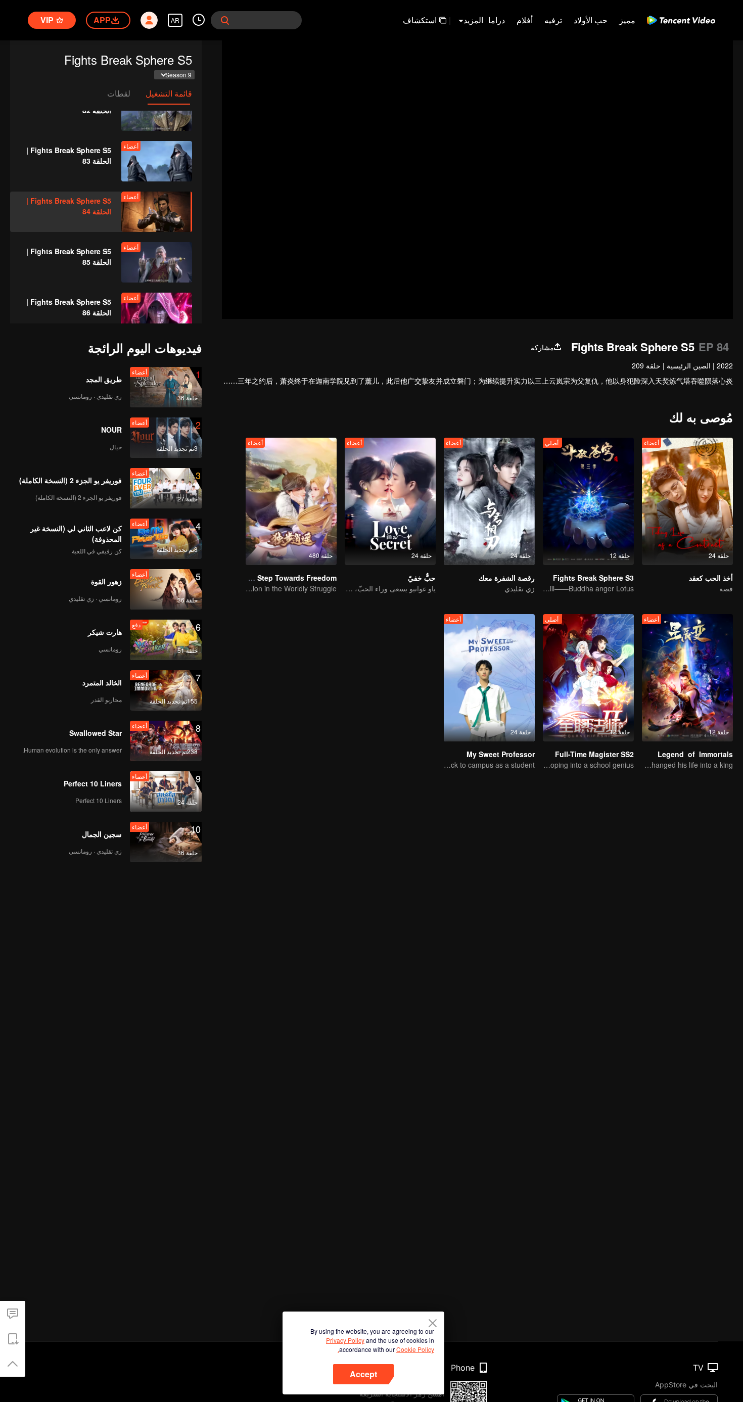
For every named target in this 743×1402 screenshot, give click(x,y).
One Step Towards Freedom (289, 578)
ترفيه (553, 20)
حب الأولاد (591, 20)
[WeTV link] (681, 20)
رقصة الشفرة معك (507, 578)
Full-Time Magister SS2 (594, 754)
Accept (363, 1374)
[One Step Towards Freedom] (291, 501)
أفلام (525, 20)
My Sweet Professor (501, 754)
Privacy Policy (345, 1340)
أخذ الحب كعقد (711, 578)
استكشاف (420, 20)
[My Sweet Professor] (489, 677)
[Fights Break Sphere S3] (588, 501)
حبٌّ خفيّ (422, 578)
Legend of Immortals (695, 754)
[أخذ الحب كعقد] (687, 501)
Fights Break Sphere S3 (593, 578)
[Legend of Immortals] (687, 677)
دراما (496, 20)
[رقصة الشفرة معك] (489, 501)
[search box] (225, 20)
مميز (627, 20)
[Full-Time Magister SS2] (588, 677)
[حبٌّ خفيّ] (390, 501)
